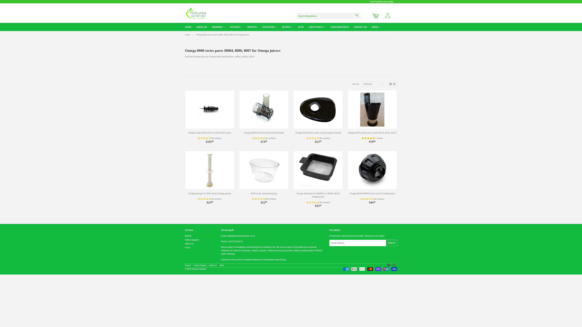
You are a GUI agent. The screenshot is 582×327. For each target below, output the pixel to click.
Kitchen (235, 27)
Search (188, 236)
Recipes (286, 27)
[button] (204, 138)
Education (268, 27)
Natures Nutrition (199, 269)
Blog (301, 27)
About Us (201, 27)
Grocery (252, 27)
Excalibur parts (339, 27)
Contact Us (360, 27)
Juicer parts (316, 27)
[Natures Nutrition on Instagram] (394, 265)
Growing (217, 27)
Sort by (355, 84)
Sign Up (391, 243)
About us (189, 243)
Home (188, 27)
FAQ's (187, 247)
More (375, 27)
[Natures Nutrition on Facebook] (389, 265)
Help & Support (192, 240)
